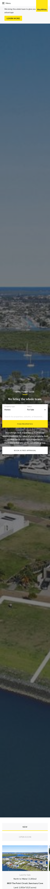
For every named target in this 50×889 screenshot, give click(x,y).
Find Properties (25, 424)
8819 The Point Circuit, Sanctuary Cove (25, 883)
